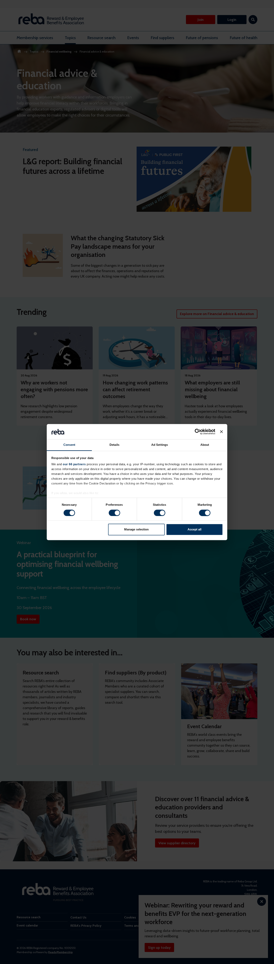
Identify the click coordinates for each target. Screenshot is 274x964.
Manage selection (136, 529)
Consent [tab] (69, 445)
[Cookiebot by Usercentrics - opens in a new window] (197, 432)
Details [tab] (114, 445)
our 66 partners (74, 464)
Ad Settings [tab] (159, 445)
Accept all (194, 529)
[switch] (114, 513)
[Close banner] (221, 431)
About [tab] (204, 445)
